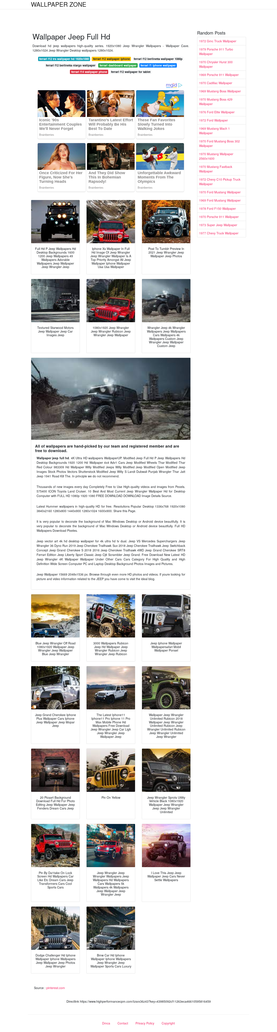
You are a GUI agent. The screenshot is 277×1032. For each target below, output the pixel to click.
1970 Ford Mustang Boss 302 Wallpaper (219, 143)
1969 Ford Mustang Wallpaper (220, 200)
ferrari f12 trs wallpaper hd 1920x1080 (64, 59)
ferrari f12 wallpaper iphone (111, 59)
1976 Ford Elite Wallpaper (217, 112)
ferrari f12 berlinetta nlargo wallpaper (70, 65)
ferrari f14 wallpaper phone (89, 72)
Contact (123, 1023)
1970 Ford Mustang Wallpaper (220, 192)
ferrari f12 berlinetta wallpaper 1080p (158, 59)
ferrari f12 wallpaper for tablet (130, 72)
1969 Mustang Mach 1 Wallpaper (214, 130)
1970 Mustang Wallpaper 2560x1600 (216, 156)
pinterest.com (55, 988)
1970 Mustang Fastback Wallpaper (215, 168)
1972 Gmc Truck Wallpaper (217, 41)
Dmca (106, 1023)
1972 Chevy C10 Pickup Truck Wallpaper (219, 181)
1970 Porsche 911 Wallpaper (219, 217)
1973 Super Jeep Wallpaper (218, 225)
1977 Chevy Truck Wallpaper (218, 233)
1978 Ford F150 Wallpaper (217, 208)
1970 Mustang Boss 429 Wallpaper (215, 101)
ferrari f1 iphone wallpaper (158, 65)
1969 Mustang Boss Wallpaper (220, 91)
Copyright (168, 1023)
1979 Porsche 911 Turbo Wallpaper (216, 51)
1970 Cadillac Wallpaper (215, 83)
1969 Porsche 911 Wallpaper (219, 75)
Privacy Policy (144, 1023)
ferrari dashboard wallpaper (118, 65)
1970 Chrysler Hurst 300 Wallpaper (216, 64)
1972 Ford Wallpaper (213, 120)
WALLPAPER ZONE (58, 4)
